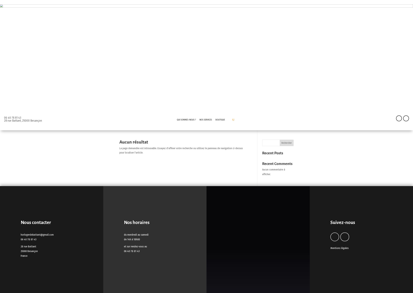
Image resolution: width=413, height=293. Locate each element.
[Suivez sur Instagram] (406, 118)
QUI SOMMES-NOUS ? (186, 119)
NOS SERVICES (206, 119)
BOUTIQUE (220, 119)
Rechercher (287, 143)
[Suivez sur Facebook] (399, 118)
